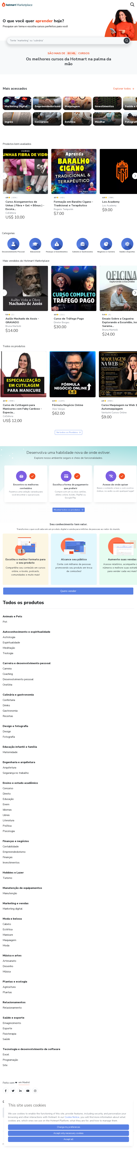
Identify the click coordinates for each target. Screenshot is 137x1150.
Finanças (8, 857)
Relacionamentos (14, 1002)
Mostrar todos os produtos (67, 509)
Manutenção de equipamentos (22, 888)
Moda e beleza (12, 919)
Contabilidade (11, 846)
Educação (8, 799)
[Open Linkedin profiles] (20, 1090)
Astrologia (9, 637)
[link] (17, 103)
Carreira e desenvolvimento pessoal (27, 663)
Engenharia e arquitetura (19, 762)
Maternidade (10, 752)
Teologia (8, 653)
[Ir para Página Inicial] (17, 5)
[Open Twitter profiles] (13, 1090)
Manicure (8, 935)
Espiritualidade (11, 642)
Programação (10, 1060)
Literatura (8, 820)
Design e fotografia (15, 726)
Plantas (7, 992)
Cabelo (7, 924)
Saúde (6, 1039)
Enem (6, 804)
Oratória (7, 685)
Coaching (8, 674)
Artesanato (9, 961)
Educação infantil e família (20, 747)
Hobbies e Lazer (13, 872)
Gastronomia (10, 711)
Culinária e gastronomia (18, 695)
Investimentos (11, 862)
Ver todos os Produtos (67, 432)
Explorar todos (122, 88)
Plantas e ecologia (15, 981)
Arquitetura (9, 767)
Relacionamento (12, 1008)
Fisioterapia (9, 1034)
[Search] (127, 41)
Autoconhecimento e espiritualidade (26, 632)
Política (7, 826)
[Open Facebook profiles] (5, 1090)
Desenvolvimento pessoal (18, 679)
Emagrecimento (12, 1023)
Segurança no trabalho (16, 773)
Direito (7, 794)
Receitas (8, 716)
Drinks (6, 705)
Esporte (7, 1028)
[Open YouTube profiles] (27, 1090)
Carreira (7, 668)
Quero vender (68, 591)
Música (7, 971)
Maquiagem (9, 940)
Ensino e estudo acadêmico (20, 783)
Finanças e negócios (16, 841)
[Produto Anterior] (3, 172)
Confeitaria (9, 700)
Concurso (8, 788)
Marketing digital (13, 909)
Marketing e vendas (16, 903)
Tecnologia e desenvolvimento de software (31, 1049)
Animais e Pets (12, 616)
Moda (6, 945)
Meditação (9, 648)
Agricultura (9, 987)
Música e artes (12, 955)
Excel (6, 1054)
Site (5, 1065)
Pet (5, 622)
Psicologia (9, 831)
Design (7, 731)
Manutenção (10, 893)
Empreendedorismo (14, 852)
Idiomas (7, 810)
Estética (8, 929)
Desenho (8, 966)
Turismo (7, 878)
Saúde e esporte (13, 1018)
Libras (6, 815)
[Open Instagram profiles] (35, 1090)
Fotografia (9, 737)
